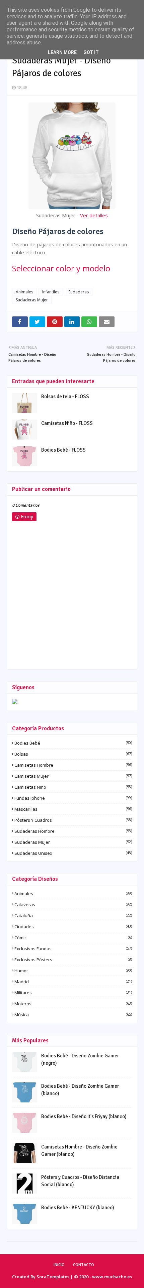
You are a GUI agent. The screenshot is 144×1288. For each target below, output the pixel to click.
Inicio (59, 1264)
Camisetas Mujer (73, 776)
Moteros (73, 1004)
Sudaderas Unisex (73, 853)
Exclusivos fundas (73, 949)
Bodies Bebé (73, 743)
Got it (91, 52)
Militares (73, 993)
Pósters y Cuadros (73, 820)
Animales (24, 292)
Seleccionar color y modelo (61, 268)
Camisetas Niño (73, 787)
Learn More (62, 52)
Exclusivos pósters (73, 960)
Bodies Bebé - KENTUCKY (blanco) (77, 1208)
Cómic (73, 938)
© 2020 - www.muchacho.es (103, 1277)
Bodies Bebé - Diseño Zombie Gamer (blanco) (80, 1090)
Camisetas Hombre (73, 765)
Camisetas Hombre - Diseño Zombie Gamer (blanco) (79, 1150)
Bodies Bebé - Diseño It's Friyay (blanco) (83, 1116)
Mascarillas (73, 809)
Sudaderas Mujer (32, 300)
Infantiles (50, 292)
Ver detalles (94, 215)
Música (73, 1015)
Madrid (73, 982)
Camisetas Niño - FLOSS (67, 423)
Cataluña (73, 916)
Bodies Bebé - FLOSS (63, 450)
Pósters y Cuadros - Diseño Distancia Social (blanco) (80, 1181)
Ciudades (73, 927)
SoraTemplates (53, 1277)
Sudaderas (78, 292)
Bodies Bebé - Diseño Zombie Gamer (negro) (80, 1059)
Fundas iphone (73, 798)
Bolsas (73, 754)
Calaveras (73, 904)
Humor (73, 971)
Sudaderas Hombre (73, 831)
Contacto (83, 1264)
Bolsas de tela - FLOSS (65, 397)
